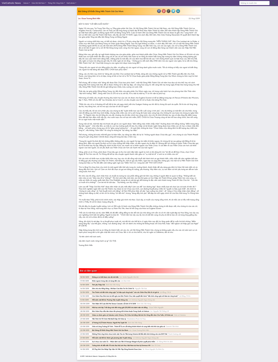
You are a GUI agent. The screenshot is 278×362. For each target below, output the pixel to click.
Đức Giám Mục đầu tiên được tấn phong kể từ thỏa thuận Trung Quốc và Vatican (120, 311)
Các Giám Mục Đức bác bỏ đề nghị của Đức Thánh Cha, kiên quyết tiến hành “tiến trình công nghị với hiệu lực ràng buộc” (135, 296)
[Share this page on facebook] (159, 11)
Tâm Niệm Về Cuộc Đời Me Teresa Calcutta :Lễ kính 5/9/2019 (114, 304)
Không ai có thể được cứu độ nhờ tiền (105, 277)
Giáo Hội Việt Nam (38, 3)
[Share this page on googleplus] (168, 11)
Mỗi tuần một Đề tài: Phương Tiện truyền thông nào (110, 300)
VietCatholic (71, 3)
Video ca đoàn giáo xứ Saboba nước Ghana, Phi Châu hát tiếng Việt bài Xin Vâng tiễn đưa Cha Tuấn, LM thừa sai (132, 315)
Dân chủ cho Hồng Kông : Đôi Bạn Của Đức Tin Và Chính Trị (113, 288)
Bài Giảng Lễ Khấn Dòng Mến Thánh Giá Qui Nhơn (110, 330)
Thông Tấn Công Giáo (56, 3)
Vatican (26, 3)
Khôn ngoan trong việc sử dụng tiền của (106, 281)
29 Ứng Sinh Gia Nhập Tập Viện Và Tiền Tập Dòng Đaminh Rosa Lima (116, 349)
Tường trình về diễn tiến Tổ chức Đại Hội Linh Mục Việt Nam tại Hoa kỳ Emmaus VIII (121, 345)
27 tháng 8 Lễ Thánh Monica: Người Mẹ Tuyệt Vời (109, 323)
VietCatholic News (11, 3)
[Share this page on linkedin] (178, 11)
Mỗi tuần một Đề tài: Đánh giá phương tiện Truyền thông (112, 338)
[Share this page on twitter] (173, 11)
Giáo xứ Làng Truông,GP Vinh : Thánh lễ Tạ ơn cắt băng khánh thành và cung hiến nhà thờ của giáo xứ (128, 326)
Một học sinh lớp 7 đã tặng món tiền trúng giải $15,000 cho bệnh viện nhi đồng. (120, 307)
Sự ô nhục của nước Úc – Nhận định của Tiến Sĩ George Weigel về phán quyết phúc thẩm (123, 342)
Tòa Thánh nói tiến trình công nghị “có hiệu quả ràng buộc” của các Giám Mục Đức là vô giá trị (125, 292)
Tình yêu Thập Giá (98, 285)
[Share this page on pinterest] (164, 11)
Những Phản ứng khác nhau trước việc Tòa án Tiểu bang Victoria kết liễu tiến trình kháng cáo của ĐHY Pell (129, 334)
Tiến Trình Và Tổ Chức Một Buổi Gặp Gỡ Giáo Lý (109, 319)
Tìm (273, 3)
